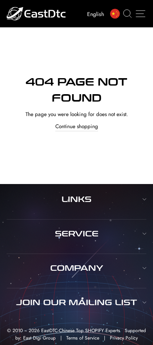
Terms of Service (82, 337)
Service (76, 233)
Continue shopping (76, 126)
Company (76, 268)
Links (76, 199)
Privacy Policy (124, 337)
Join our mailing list (76, 302)
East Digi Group (39, 337)
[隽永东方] (116, 14)
